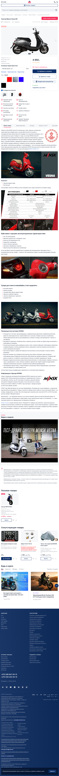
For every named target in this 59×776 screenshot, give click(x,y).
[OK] (22, 687)
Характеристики (12, 72)
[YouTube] (10, 687)
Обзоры (14, 569)
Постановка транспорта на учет (38, 649)
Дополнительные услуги (36, 636)
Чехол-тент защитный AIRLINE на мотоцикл (49, 544)
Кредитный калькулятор (45, 81)
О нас (2, 617)
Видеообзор (21, 72)
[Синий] (21, 79)
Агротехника (4, 658)
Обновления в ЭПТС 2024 (36, 650)
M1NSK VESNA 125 (34, 149)
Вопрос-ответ (43, 125)
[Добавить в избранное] (14, 520)
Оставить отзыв (34, 639)
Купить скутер (5, 402)
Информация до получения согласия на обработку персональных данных (37, 626)
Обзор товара (7, 125)
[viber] (6, 687)
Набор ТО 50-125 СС (26, 543)
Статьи (21, 569)
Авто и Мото (4, 656)
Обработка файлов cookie (36, 647)
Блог (2, 624)
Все (2, 569)
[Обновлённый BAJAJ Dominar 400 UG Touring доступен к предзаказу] (44, 588)
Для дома (3, 670)
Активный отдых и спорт (7, 666)
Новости (8, 569)
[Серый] (15, 79)
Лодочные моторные (35, 662)
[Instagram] (14, 687)
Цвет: (4, 75)
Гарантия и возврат (35, 637)
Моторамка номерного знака (9, 543)
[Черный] (3, 85)
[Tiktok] (26, 687)
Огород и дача (5, 660)
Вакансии (3, 623)
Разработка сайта (47, 699)
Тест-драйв (4, 621)
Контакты (3, 619)
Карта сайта (4, 628)
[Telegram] (2, 687)
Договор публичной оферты (37, 641)
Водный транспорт (6, 662)
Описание (3, 72)
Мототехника (33, 656)
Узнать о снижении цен (41, 67)
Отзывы (32, 125)
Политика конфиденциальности (38, 615)
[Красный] (9, 79)
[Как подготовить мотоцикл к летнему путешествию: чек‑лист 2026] (14, 588)
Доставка (55, 125)
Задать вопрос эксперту (49, 18)
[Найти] (56, 10)
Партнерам (4, 626)
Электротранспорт (6, 664)
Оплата (31, 632)
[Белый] (3, 79)
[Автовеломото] (29, 2)
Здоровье (3, 668)
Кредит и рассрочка (35, 634)
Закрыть (52, 771)
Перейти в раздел (52, 569)
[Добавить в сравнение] (16, 520)
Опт (2, 615)
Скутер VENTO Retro (6, 506)
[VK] (18, 687)
